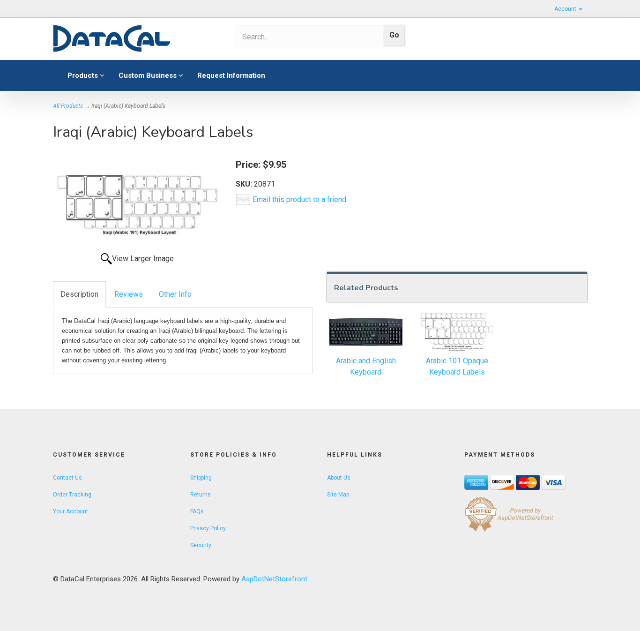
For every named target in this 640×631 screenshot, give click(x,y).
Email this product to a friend (299, 199)
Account (566, 9)
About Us (338, 477)
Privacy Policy (208, 528)
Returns (200, 494)
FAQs (197, 511)
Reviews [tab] (128, 294)
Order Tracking (72, 494)
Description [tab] (79, 294)
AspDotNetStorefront (274, 579)
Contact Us (67, 477)
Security (200, 545)
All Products (68, 106)
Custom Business (149, 75)
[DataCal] (137, 39)
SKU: (245, 184)
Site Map (338, 494)
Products (83, 75)
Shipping (201, 477)
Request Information (231, 75)
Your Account (70, 511)
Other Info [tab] (175, 294)
